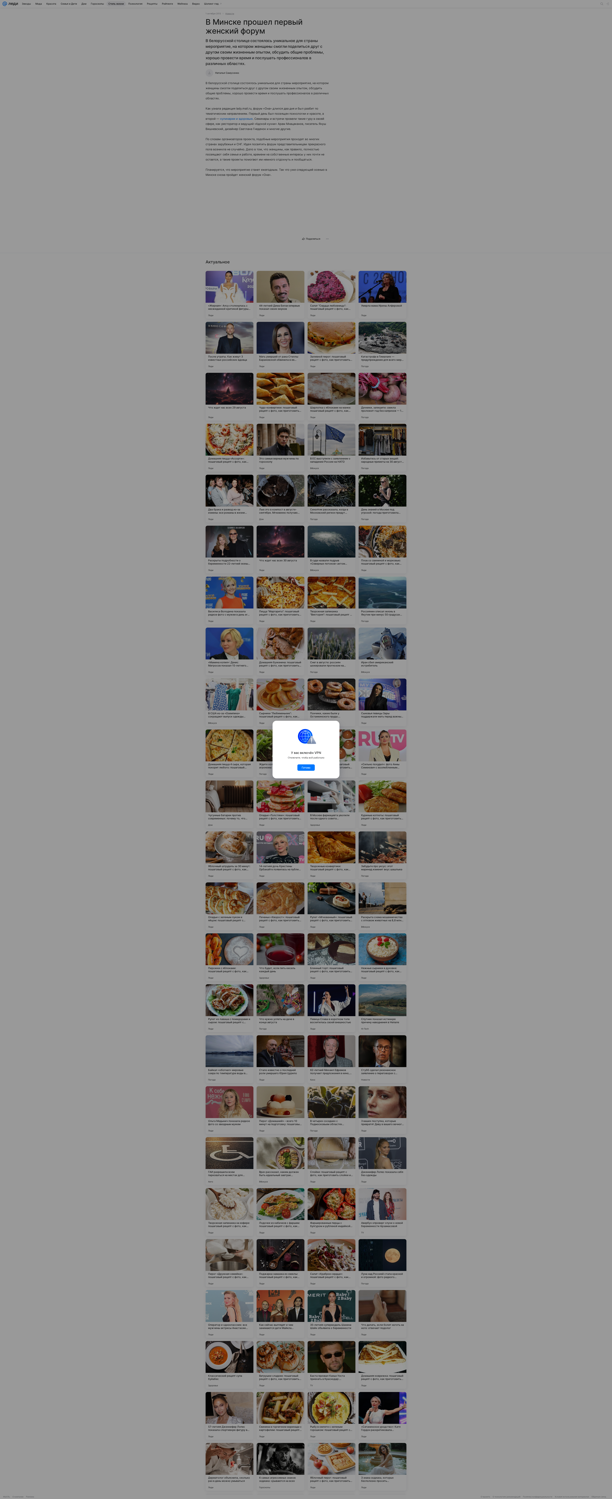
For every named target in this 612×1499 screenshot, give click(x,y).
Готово (306, 767)
